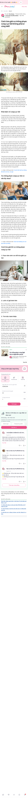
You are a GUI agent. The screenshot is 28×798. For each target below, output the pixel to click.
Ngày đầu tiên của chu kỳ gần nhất (9, 384)
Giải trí (10, 11)
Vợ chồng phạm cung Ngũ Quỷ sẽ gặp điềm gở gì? (17, 353)
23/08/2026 (5, 386)
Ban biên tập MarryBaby (12, 15)
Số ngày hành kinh (6, 397)
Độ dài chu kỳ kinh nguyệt (7, 391)
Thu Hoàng (11, 14)
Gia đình (6, 11)
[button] (2, 7)
